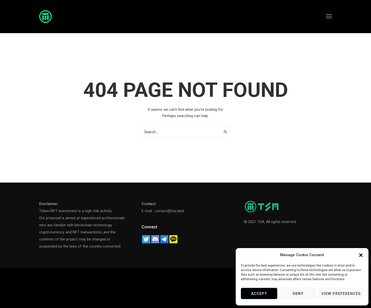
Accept (259, 293)
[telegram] (164, 238)
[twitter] (146, 238)
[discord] (155, 238)
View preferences (341, 293)
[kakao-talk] (173, 238)
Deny (298, 293)
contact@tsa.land (169, 211)
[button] (360, 255)
